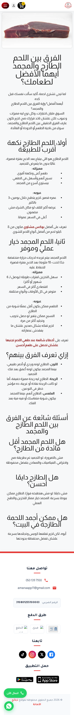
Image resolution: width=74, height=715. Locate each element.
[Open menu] (5, 5)
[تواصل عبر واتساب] (9, 706)
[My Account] (14, 5)
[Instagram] (32, 654)
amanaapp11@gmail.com (34, 588)
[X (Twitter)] (42, 654)
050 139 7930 (34, 580)
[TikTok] (23, 654)
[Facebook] (51, 654)
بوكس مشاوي (34, 227)
